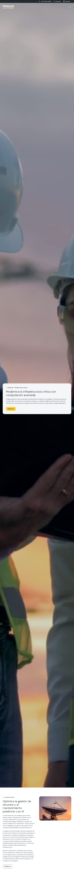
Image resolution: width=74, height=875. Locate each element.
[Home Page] (8, 7)
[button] (68, 1)
